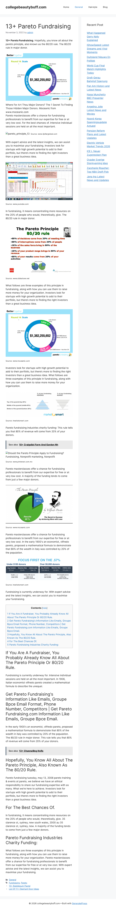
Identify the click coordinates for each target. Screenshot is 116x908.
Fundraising (14, 883)
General (79, 7)
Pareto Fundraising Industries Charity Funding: (33, 644)
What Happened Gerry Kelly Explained (96, 37)
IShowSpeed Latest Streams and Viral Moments (98, 49)
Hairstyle (92, 7)
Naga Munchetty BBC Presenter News (96, 98)
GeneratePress (79, 903)
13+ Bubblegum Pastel (19, 886)
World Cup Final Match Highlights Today (96, 69)
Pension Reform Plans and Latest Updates (96, 134)
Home (66, 7)
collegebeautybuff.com (26, 7)
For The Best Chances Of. (22, 641)
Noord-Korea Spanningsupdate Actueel (97, 122)
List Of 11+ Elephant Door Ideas (24, 889)
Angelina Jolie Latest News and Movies (96, 110)
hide (45, 608)
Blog (105, 7)
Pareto (24, 883)
